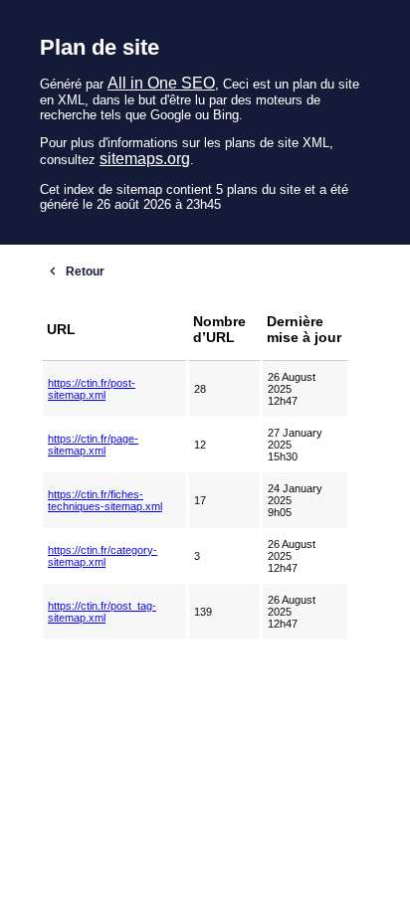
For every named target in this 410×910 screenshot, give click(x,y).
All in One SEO (161, 83)
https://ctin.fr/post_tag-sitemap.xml (102, 612)
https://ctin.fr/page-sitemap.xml (93, 444)
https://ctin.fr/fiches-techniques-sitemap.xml (105, 500)
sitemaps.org (145, 158)
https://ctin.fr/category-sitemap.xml (102, 556)
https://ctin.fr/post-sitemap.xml (91, 389)
